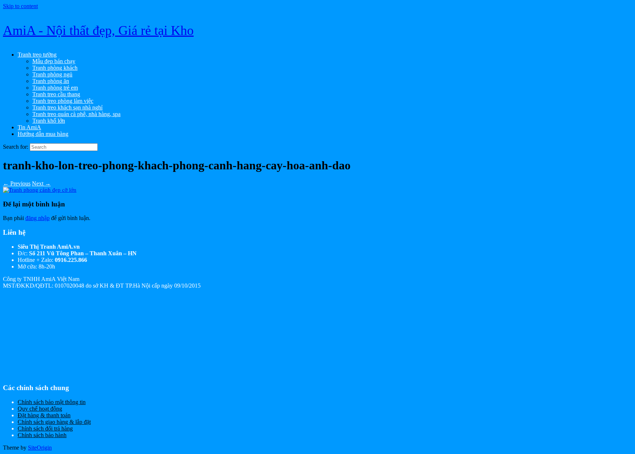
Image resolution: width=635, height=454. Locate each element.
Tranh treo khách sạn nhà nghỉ (67, 107)
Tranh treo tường (37, 54)
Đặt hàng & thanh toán (44, 415)
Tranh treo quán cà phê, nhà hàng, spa (76, 114)
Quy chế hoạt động (40, 409)
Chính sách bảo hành (42, 435)
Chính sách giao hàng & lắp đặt (54, 422)
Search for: (15, 147)
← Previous (17, 183)
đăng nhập (37, 218)
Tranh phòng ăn (50, 81)
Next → (41, 183)
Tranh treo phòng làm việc (62, 101)
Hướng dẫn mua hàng (43, 134)
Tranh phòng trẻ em (55, 87)
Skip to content (20, 6)
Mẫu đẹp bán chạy (53, 61)
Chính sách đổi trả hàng (45, 428)
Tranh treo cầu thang (56, 94)
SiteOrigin (40, 447)
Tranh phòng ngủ (52, 74)
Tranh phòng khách (55, 68)
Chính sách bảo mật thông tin (52, 402)
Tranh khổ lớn (48, 121)
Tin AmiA (29, 127)
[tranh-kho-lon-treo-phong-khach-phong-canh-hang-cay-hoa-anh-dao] (39, 190)
